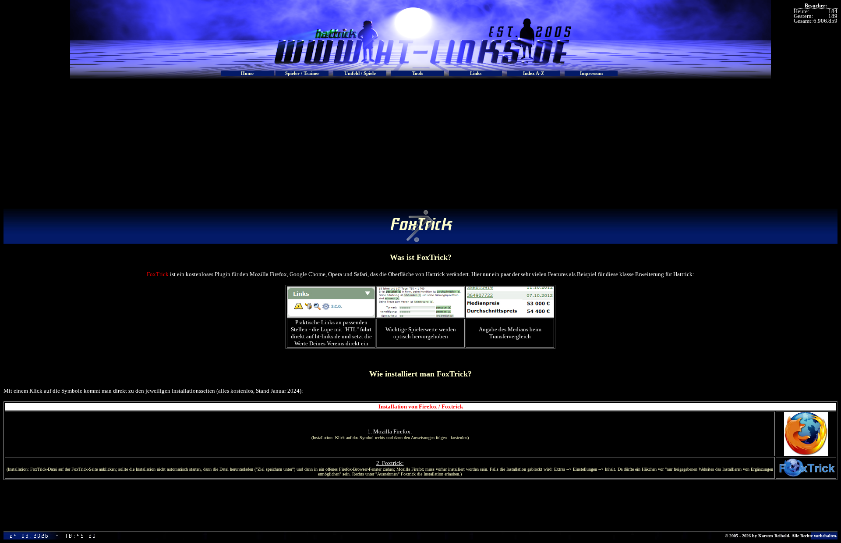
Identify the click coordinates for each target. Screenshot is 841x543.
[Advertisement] (420, 143)
